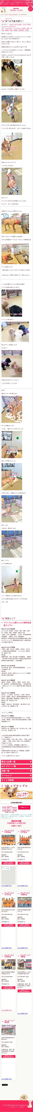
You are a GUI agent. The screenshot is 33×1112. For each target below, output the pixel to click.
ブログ (6, 14)
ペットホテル (17, 28)
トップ (2, 14)
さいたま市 (8, 28)
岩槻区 (7, 30)
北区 (28, 28)
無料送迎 (21, 30)
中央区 (23, 28)
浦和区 (16, 30)
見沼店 (27, 30)
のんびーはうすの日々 (13, 14)
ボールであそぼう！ (14, 21)
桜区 (11, 30)
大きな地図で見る (6, 885)
